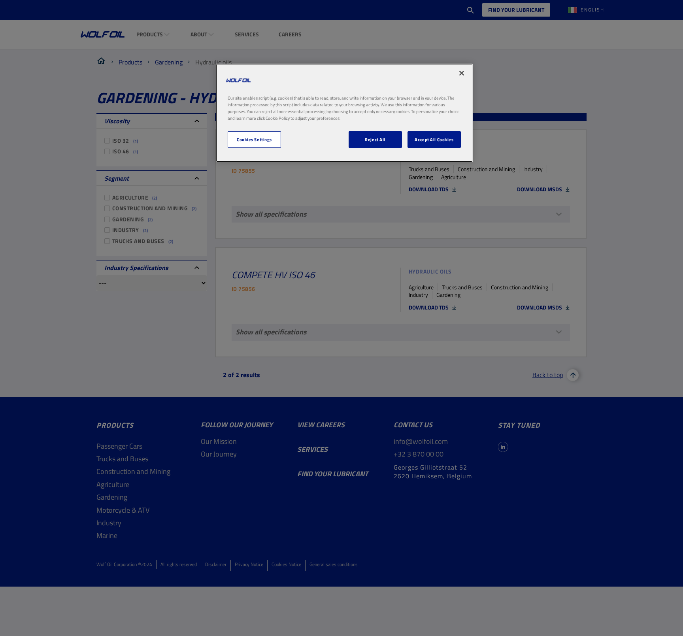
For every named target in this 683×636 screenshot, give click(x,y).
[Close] (461, 73)
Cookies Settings (254, 139)
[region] (344, 113)
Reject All (375, 139)
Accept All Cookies (434, 139)
